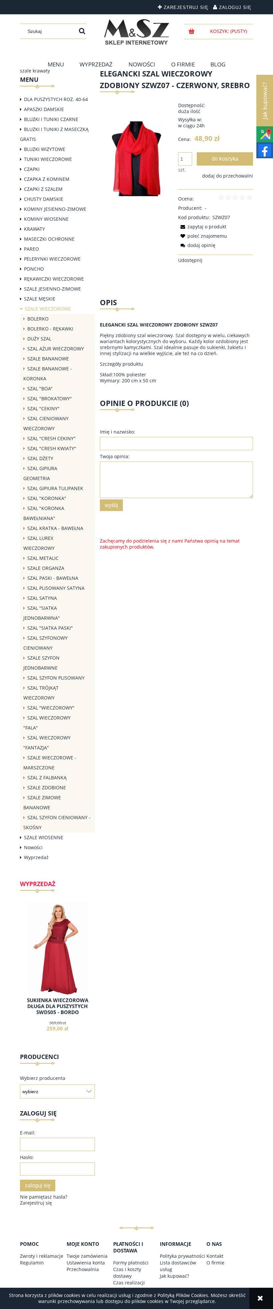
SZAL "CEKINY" (43, 408)
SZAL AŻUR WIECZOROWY (55, 348)
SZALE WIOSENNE (43, 837)
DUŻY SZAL (39, 338)
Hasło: (27, 1157)
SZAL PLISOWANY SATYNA (56, 588)
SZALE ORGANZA (45, 568)
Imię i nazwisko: (117, 432)
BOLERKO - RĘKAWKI (50, 329)
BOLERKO (38, 319)
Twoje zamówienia (87, 1256)
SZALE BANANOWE (48, 358)
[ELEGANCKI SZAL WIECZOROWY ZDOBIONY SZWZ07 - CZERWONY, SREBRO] (137, 158)
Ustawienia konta (86, 1262)
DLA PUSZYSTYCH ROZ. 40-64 (56, 99)
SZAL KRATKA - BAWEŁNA (55, 528)
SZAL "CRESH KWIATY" (51, 448)
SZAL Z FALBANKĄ (47, 777)
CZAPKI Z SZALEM (43, 189)
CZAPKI (32, 169)
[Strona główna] (136, 32)
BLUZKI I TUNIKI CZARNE (51, 119)
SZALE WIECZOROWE (48, 309)
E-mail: (27, 1132)
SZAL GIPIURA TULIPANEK (55, 488)
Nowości (33, 847)
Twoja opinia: (115, 456)
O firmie (215, 1262)
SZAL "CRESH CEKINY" (51, 438)
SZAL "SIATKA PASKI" (50, 628)
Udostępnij (190, 260)
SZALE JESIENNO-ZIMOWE (52, 289)
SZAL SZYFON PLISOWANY (56, 678)
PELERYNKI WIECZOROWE (52, 259)
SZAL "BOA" (40, 388)
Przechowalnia (83, 1269)
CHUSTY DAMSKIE (43, 199)
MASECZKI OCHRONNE (49, 239)
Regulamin (32, 1262)
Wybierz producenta (42, 1078)
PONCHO (34, 269)
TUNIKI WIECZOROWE (48, 159)
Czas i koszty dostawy (127, 1272)
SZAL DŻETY (40, 458)
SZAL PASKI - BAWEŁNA (52, 578)
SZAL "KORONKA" (46, 498)
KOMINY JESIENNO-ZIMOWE (55, 209)
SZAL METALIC (43, 558)
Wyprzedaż (36, 857)
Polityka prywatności (182, 1256)
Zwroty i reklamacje (41, 1256)
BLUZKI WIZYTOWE (44, 149)
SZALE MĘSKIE (39, 299)
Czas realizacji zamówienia (129, 1285)
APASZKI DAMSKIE (44, 109)
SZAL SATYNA (42, 598)
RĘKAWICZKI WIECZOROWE (54, 279)
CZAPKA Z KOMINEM (47, 179)
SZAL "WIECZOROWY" (51, 708)
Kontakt (214, 1256)
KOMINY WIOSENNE (46, 219)
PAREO (31, 249)
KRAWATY (34, 229)
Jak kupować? (174, 1276)
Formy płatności (130, 1262)
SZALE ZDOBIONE (46, 787)
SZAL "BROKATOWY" (49, 398)
